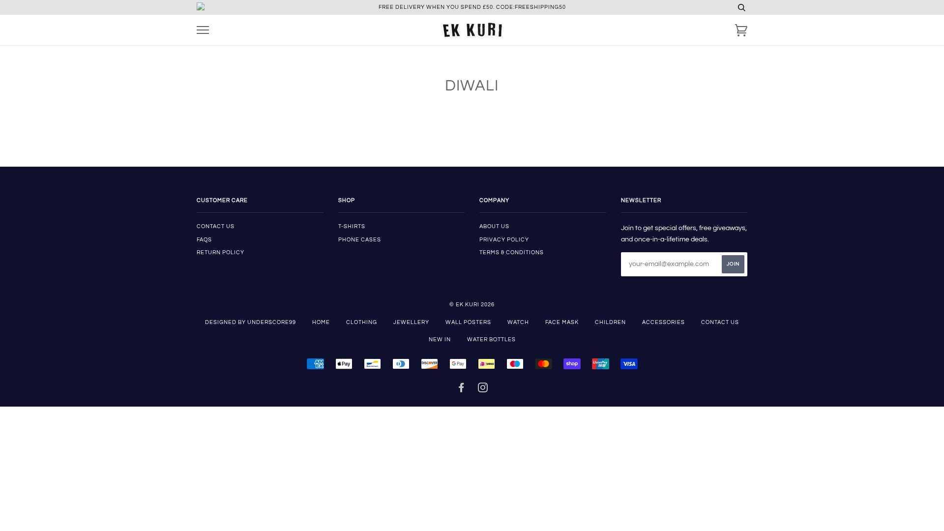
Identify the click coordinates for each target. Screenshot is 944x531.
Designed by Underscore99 (250, 322)
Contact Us (720, 322)
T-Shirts (351, 226)
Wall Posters (468, 322)
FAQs (204, 239)
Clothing (361, 322)
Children (610, 322)
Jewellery (411, 322)
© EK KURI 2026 (472, 304)
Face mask (562, 322)
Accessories (663, 322)
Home (321, 322)
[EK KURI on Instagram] (483, 389)
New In (440, 339)
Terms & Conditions (511, 252)
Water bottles (491, 339)
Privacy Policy (504, 239)
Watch (518, 322)
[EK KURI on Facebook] (461, 389)
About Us (494, 226)
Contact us (216, 226)
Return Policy (220, 252)
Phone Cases (359, 239)
